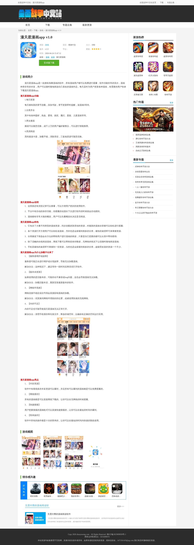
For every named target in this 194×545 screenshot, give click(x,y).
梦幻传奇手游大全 (143, 139)
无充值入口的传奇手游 (144, 192)
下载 (162, 3)
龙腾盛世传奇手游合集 (144, 197)
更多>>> (120, 506)
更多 (171, 103)
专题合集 (170, 3)
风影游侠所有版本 (143, 147)
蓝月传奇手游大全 (142, 203)
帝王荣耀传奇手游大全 (144, 208)
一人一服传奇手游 (142, 187)
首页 (27, 25)
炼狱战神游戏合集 (143, 135)
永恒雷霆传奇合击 (142, 172)
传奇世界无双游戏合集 (144, 182)
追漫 (53, 57)
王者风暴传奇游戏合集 (145, 143)
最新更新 (87, 25)
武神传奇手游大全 (142, 167)
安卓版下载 (49, 63)
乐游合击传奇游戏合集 (144, 177)
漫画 (47, 57)
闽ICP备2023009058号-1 (116, 534)
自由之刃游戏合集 (143, 151)
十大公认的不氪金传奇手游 (146, 213)
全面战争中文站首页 (148, 3)
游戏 (41, 30)
